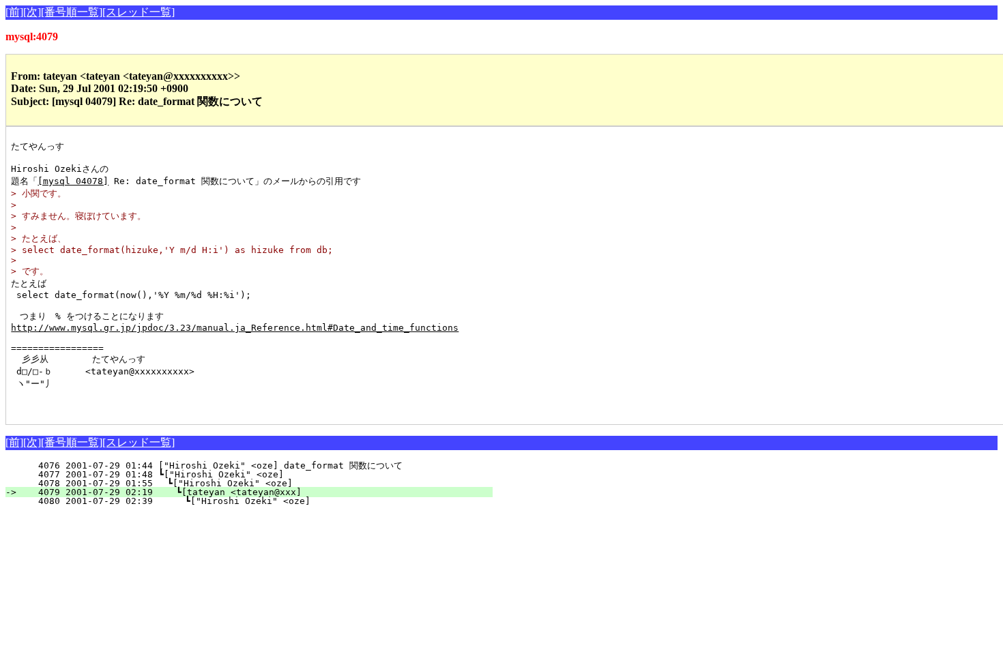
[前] (14, 12)
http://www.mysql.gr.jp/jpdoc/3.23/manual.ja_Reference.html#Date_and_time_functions (235, 328)
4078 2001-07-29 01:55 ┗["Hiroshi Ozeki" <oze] (258, 483)
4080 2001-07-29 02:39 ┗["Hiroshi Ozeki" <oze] (256, 501)
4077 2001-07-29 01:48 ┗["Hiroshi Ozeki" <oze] (259, 474)
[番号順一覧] (71, 12)
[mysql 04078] (73, 181)
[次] (32, 12)
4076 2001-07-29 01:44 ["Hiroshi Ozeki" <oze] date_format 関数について (256, 465)
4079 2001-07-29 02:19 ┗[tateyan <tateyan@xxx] (257, 492)
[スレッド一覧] (138, 12)
